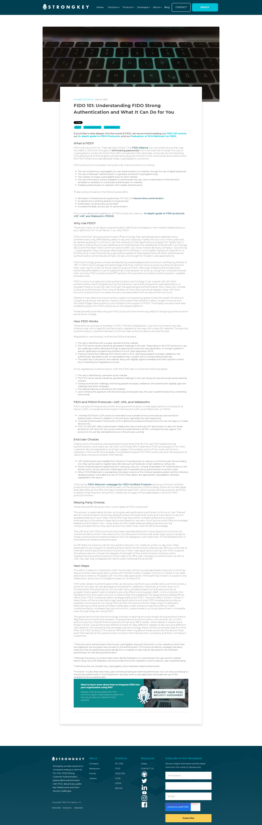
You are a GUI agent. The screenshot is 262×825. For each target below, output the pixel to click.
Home (99, 7)
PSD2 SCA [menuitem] (120, 773)
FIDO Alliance (140, 147)
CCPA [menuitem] (117, 778)
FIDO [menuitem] (117, 768)
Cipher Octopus (83, 99)
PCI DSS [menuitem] (119, 763)
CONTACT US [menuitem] (147, 768)
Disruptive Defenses (92, 127)
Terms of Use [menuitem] (67, 807)
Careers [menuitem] (92, 778)
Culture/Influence (112, 127)
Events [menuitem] (92, 773)
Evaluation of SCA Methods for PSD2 (153, 136)
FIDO (78, 127)
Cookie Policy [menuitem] (78, 807)
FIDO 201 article (176, 133)
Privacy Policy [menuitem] (56, 807)
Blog (166, 7)
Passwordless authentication (148, 198)
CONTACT (181, 7)
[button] (113, 7)
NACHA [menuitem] (118, 788)
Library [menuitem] (144, 763)
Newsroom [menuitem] (94, 768)
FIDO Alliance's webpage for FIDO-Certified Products (120, 484)
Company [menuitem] (94, 763)
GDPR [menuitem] (118, 783)
